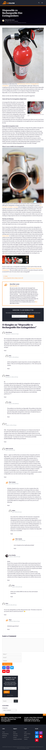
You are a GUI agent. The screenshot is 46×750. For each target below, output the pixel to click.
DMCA (25, 735)
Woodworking (5, 733)
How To (4, 737)
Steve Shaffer (12, 555)
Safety (6, 276)
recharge (16, 278)
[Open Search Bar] (39, 2)
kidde (13, 278)
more (25, 22)
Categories (5, 708)
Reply (5, 350)
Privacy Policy (27, 733)
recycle (19, 278)
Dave (7, 603)
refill (22, 278)
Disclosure (26, 737)
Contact (15, 737)
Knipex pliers (5, 236)
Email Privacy (25, 319)
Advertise (15, 733)
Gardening (4, 735)
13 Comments (15, 21)
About (36, 301)
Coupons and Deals (17, 739)
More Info (20, 319)
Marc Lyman (12, 19)
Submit (31, 316)
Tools (3, 732)
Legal (25, 732)
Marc (10, 619)
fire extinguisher (8, 278)
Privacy (12, 695)
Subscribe (15, 735)
